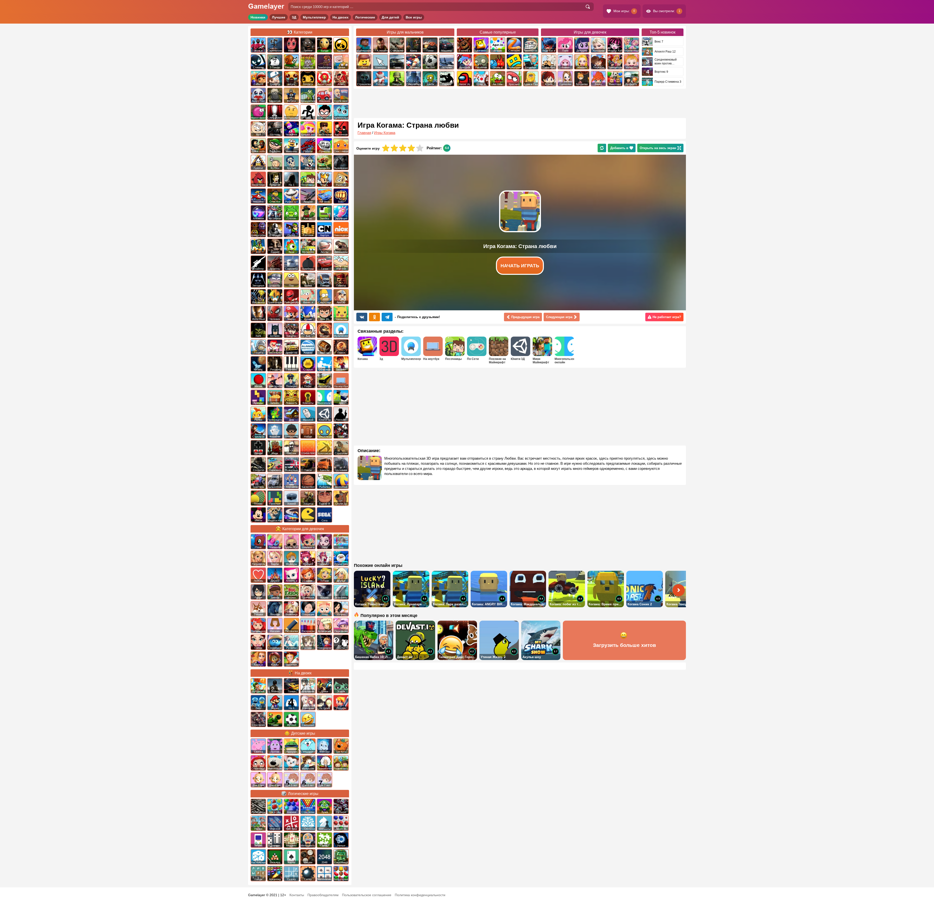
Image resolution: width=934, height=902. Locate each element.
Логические (365, 17)
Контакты (296, 895)
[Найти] (588, 6)
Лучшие (278, 17)
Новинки (258, 17)
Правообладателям (323, 895)
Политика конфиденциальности (420, 895)
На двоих (340, 17)
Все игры (414, 17)
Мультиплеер (314, 17)
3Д (294, 17)
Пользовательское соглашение (366, 895)
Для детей (390, 17)
